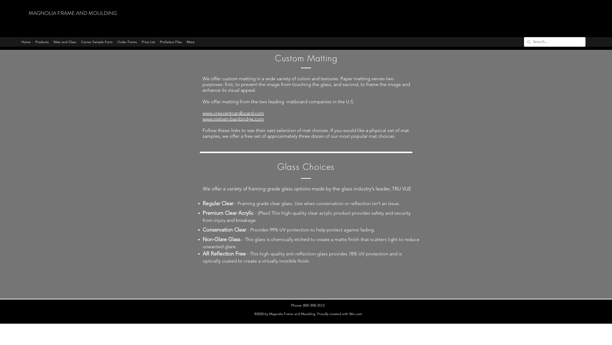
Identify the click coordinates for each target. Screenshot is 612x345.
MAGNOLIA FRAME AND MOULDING (73, 13)
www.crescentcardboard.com (233, 113)
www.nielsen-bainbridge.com (233, 119)
